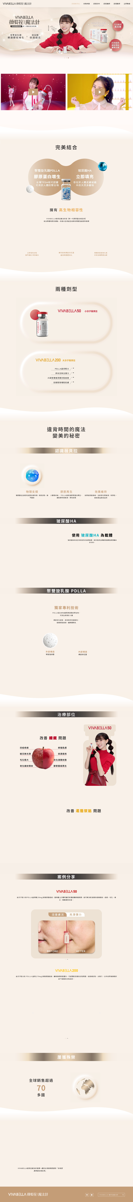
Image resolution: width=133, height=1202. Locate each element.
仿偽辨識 (86, 4)
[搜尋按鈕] (123, 1194)
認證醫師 (117, 4)
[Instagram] (91, 1195)
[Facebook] (87, 1195)
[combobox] (109, 1195)
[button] (2, 33)
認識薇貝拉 (76, 4)
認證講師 (107, 4)
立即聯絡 (127, 4)
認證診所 (96, 4)
